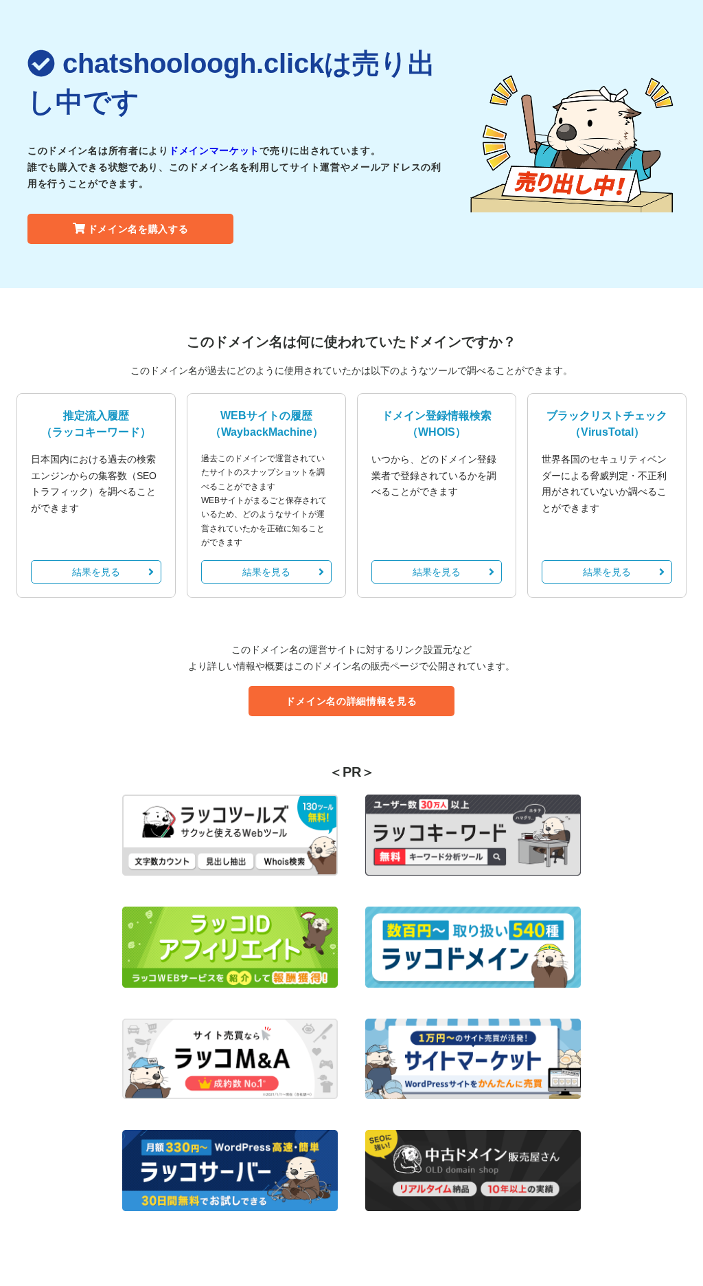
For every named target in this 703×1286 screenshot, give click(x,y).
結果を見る (96, 571)
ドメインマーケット (214, 150)
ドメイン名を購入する (138, 228)
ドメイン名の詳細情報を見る (351, 701)
